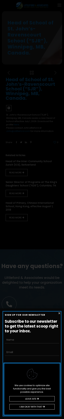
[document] (32, 209)
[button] (59, 313)
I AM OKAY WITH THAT (31, 406)
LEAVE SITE (31, 398)
